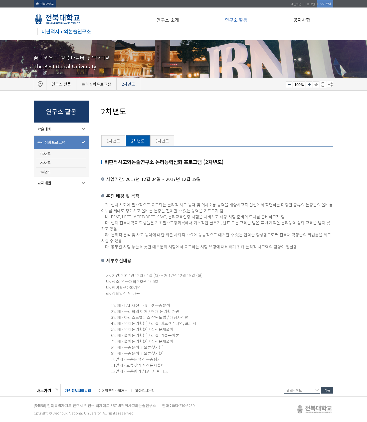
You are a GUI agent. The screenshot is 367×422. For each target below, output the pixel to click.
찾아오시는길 (145, 390)
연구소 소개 (168, 19)
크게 (309, 84)
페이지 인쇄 (323, 84)
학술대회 (44, 129)
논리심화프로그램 (51, 142)
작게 (289, 84)
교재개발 (44, 182)
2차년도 (45, 162)
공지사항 (301, 19)
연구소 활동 (236, 19)
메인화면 (296, 4)
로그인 (311, 4)
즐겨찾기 (316, 84)
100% (299, 84)
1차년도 (45, 153)
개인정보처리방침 (78, 390)
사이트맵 (325, 3)
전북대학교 (47, 3)
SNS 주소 (330, 84)
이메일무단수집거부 (113, 390)
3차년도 (45, 171)
